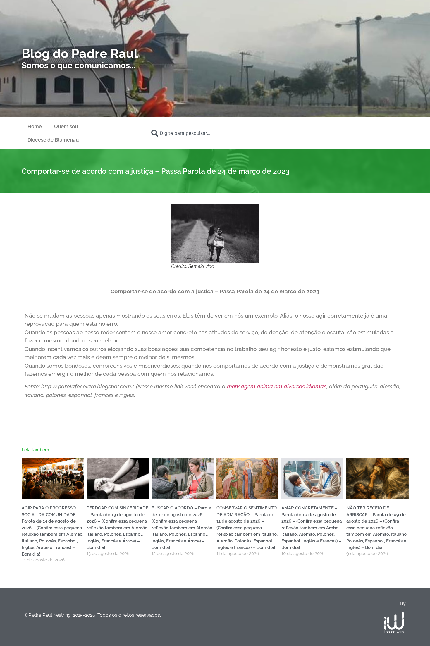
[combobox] (194, 133)
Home (34, 126)
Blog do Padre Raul (80, 53)
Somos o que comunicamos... (78, 65)
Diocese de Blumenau (53, 140)
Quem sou (66, 126)
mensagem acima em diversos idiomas (276, 386)
